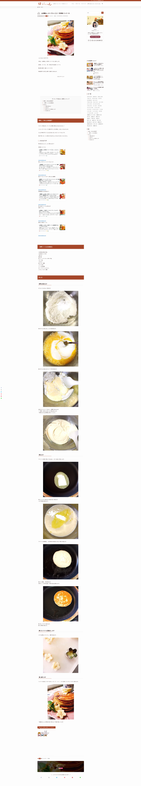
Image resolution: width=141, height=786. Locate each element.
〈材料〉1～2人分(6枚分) (49, 102)
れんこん (95, 100)
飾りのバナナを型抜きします (51, 109)
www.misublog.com (42, 160)
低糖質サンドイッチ (91, 114)
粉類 (39, 758)
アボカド (89, 102)
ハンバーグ (95, 111)
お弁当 (94, 96)
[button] (41, 777)
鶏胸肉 (95, 125)
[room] (97, 0)
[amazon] (101, 0)
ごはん (89, 98)
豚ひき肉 (89, 122)
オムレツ (95, 102)
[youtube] (100, 0)
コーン (94, 105)
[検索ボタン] (102, 3)
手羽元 (93, 118)
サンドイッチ (90, 107)
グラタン (89, 105)
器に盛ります (48, 110)
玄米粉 (49, 758)
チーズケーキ (95, 109)
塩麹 (88, 118)
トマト (89, 111)
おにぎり (89, 96)
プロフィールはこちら (95, 36)
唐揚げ (98, 116)
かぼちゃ (100, 96)
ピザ (100, 111)
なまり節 (89, 100)
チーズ (89, 109)
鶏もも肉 (89, 125)
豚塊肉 (99, 122)
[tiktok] (95, 0)
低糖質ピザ (99, 114)
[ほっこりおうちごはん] (44, 3)
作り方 (45, 104)
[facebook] (91, 0)
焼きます (47, 107)
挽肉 (97, 118)
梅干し (89, 120)
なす (99, 98)
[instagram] (94, 0)
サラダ (99, 105)
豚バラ (94, 122)
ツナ (101, 109)
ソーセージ (96, 107)
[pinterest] (98, 0)
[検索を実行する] (102, 13)
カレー (101, 102)
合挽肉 (93, 116)
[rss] (103, 0)
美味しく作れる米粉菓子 (92, 131)
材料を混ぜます (48, 106)
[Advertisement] (60, 85)
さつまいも (94, 98)
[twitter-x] (93, 0)
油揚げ (94, 120)
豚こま (99, 120)
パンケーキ (44, 758)
